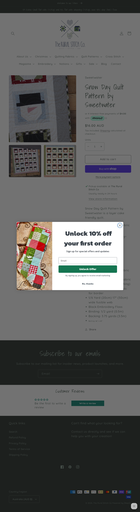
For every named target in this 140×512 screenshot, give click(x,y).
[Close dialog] (119, 225)
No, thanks (88, 283)
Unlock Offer (87, 269)
